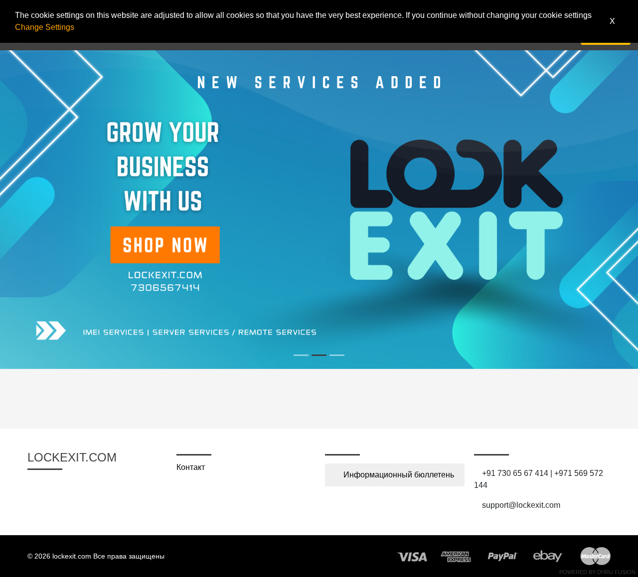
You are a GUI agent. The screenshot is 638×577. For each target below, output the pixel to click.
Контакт (190, 467)
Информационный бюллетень (397, 474)
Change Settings (44, 27)
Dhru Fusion (616, 572)
